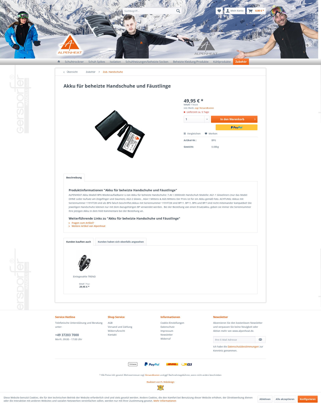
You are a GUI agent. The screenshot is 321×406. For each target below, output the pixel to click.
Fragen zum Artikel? (82, 222)
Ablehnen (265, 399)
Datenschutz (167, 326)
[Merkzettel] (219, 11)
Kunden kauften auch (78, 241)
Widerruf (165, 338)
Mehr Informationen (164, 400)
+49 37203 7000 (67, 335)
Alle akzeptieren (285, 399)
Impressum (166, 330)
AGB (110, 322)
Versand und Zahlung (120, 326)
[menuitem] (152, 11)
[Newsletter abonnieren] (260, 339)
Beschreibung (74, 177)
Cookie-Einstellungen (172, 322)
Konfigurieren (308, 399)
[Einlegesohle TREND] (84, 261)
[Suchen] (178, 11)
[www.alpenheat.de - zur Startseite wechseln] (69, 44)
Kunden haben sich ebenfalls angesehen (121, 241)
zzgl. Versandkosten (204, 108)
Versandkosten (152, 375)
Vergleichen (194, 133)
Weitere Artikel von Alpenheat (88, 226)
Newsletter (166, 334)
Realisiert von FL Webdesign (160, 381)
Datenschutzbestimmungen (243, 346)
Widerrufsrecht (116, 330)
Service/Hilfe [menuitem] (255, 2)
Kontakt (112, 334)
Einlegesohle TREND (84, 276)
